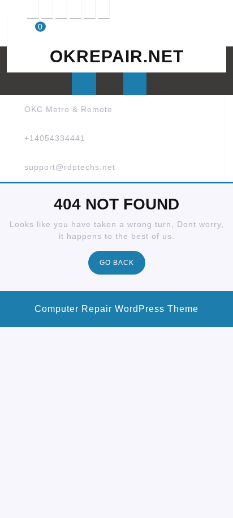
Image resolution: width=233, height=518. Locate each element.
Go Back (122, 266)
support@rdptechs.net (69, 167)
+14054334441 (54, 138)
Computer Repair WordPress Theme (116, 309)
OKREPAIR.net (117, 56)
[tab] (84, 83)
